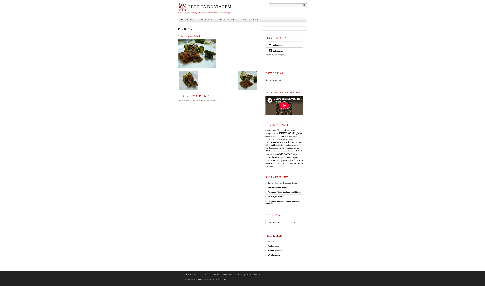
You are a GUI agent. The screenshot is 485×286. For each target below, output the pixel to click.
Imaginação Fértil (227, 20)
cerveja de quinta (283, 139)
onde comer (284, 153)
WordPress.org (274, 255)
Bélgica (297, 133)
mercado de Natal (295, 151)
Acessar (271, 241)
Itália (267, 151)
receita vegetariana (281, 164)
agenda (274, 130)
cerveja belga (271, 139)
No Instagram (277, 51)
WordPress (199, 280)
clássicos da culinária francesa (281, 142)
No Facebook (277, 45)
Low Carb (274, 151)
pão (298, 158)
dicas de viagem (273, 148)
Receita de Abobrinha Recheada (189, 36)
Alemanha (281, 130)
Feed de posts (273, 246)
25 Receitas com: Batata (277, 188)
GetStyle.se (220, 280)
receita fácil (270, 164)
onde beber (273, 154)
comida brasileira (276, 145)
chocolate (291, 139)
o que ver (283, 158)
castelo (267, 136)
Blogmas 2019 (271, 133)
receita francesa (294, 160)
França (288, 148)
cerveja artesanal (292, 136)
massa (280, 151)
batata (287, 130)
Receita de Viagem (209, 6)
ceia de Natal (274, 136)
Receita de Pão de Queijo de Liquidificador (285, 192)
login (194, 101)
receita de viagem (278, 161)
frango (281, 148)
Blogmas (292, 130)
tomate (271, 166)
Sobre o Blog (187, 20)
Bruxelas (285, 133)
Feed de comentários (276, 251)
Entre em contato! (250, 20)
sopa (266, 166)
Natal (267, 154)
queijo (267, 161)
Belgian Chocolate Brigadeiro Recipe (282, 183)
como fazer (288, 145)
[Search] (304, 5)
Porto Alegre (292, 158)
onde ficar (295, 154)
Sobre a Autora (206, 20)
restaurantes (295, 163)
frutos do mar (295, 148)
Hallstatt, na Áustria (275, 197)
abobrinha (268, 130)
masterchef (285, 151)
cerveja (282, 136)
